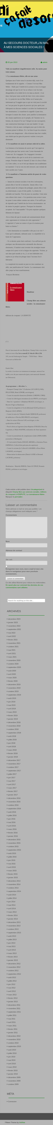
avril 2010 (12, 1064)
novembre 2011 (14, 1008)
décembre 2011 (14, 1005)
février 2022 (13, 640)
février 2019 (13, 715)
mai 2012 (11, 988)
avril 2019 (12, 709)
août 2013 (12, 936)
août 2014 (12, 895)
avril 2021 (12, 653)
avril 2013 (12, 950)
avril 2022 (12, 636)
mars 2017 (12, 788)
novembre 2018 (14, 726)
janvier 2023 (13, 622)
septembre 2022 (14, 629)
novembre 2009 (14, 1081)
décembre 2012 (14, 964)
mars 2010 (12, 1067)
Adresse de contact (14, 550)
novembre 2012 (14, 967)
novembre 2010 (14, 1039)
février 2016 (13, 833)
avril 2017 (12, 784)
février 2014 (13, 915)
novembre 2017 (14, 764)
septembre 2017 (14, 771)
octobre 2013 (13, 929)
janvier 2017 (13, 795)
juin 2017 (11, 778)
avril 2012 (12, 991)
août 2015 (12, 853)
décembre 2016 (14, 798)
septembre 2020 (14, 667)
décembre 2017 (14, 760)
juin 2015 (11, 860)
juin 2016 (11, 819)
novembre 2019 (14, 688)
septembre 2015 (14, 850)
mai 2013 (11, 946)
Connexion (12, 1101)
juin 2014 (11, 902)
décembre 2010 (14, 1036)
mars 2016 (12, 829)
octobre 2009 (13, 1084)
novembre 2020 (14, 660)
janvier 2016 (13, 836)
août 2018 (12, 736)
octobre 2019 (13, 691)
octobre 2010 (13, 1043)
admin (45, 62)
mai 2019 (11, 705)
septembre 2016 (14, 809)
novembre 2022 (14, 626)
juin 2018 (11, 743)
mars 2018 (12, 750)
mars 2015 (12, 871)
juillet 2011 (12, 1015)
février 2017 (13, 791)
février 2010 (13, 1070)
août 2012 (12, 977)
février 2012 (13, 998)
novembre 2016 (14, 802)
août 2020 (12, 671)
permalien (19, 497)
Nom (7, 541)
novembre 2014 (14, 884)
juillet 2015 (12, 857)
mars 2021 (12, 657)
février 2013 (13, 957)
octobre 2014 (13, 888)
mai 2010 (11, 1060)
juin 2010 (11, 1057)
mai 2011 (11, 1019)
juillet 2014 (12, 898)
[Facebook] (26, 20)
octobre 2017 (13, 767)
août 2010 (12, 1050)
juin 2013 (11, 943)
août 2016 (12, 812)
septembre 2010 (14, 1046)
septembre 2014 (14, 891)
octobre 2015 (13, 846)
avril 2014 (12, 908)
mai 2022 (11, 633)
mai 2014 (11, 905)
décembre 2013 (14, 922)
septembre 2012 (14, 974)
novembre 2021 (14, 643)
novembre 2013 (14, 926)
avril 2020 (12, 674)
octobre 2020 (13, 664)
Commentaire (11, 515)
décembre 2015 (14, 840)
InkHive (22, 1122)
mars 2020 (12, 678)
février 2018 (13, 753)
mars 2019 (12, 712)
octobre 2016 (13, 805)
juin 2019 (11, 702)
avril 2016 (12, 826)
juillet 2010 (12, 1053)
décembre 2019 (14, 684)
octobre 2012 (13, 971)
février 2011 (12, 1029)
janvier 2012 (13, 1002)
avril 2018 (12, 746)
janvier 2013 (13, 960)
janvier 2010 (13, 1074)
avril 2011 (12, 1022)
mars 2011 (12, 1026)
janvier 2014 (13, 919)
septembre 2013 (14, 933)
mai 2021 (11, 650)
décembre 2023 (14, 619)
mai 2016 (11, 822)
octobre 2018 (13, 729)
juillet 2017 (12, 774)
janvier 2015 (13, 877)
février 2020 (13, 681)
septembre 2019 (14, 695)
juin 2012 (11, 984)
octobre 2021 (13, 647)
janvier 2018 (13, 757)
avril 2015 (12, 867)
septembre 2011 (14, 1012)
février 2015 (13, 874)
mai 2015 (11, 864)
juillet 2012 (12, 981)
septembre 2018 (14, 733)
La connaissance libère (35, 494)
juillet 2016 (12, 815)
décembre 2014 (14, 881)
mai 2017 (11, 781)
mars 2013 (12, 953)
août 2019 (12, 698)
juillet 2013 (12, 939)
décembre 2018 (14, 722)
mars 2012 (12, 995)
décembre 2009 (14, 1077)
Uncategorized (36, 489)
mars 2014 (12, 912)
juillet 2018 (12, 740)
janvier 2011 (13, 1033)
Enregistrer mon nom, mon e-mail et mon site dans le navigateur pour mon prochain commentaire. (24, 571)
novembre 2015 (14, 843)
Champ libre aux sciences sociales (25, 492)
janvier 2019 (13, 719)
